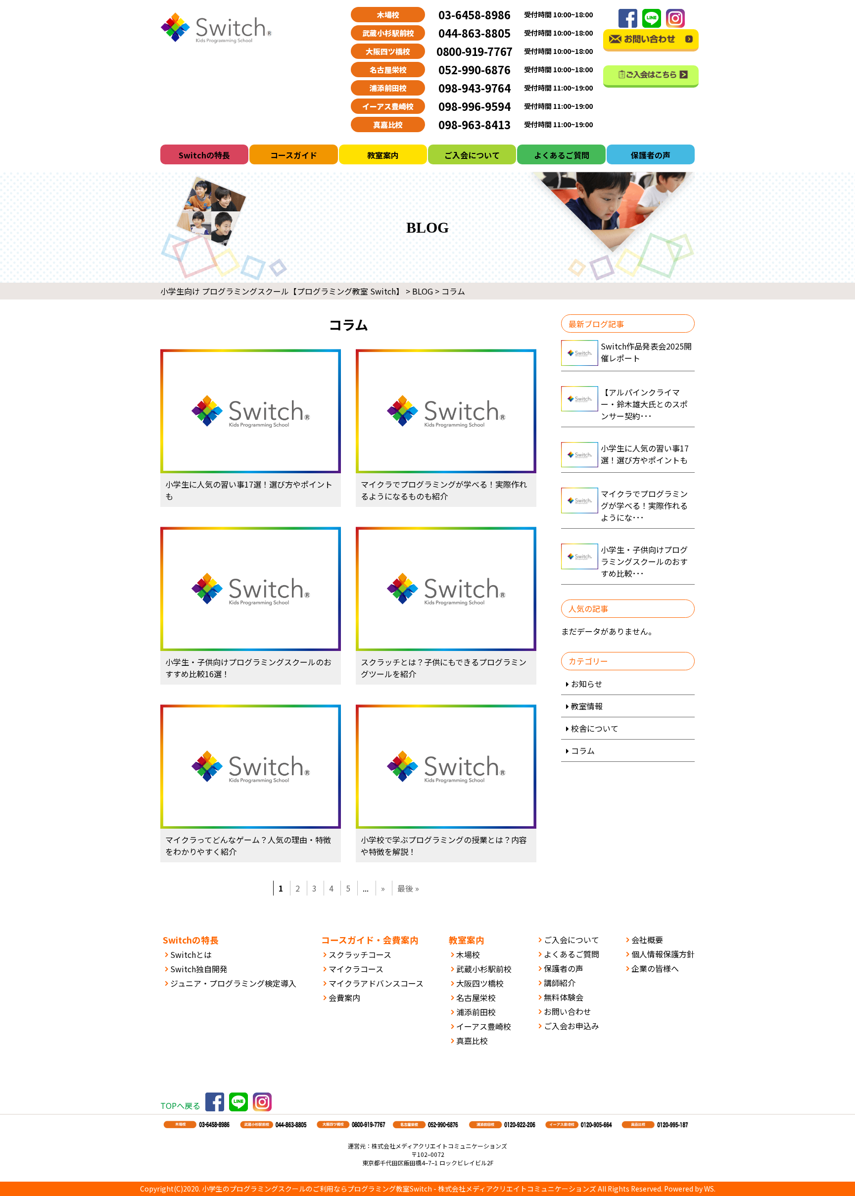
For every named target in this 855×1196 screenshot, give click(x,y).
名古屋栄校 (476, 997)
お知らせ (587, 684)
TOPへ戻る (180, 1105)
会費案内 (344, 997)
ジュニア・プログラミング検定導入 (233, 983)
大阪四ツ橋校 (480, 983)
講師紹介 (559, 983)
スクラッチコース (360, 954)
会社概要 (647, 940)
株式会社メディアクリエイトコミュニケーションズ (517, 1189)
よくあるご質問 (561, 155)
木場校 (468, 954)
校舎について (594, 728)
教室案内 (383, 155)
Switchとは (191, 954)
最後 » (408, 888)
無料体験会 (563, 997)
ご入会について (472, 155)
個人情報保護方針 (663, 954)
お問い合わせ (567, 1011)
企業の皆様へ (655, 968)
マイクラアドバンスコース (376, 983)
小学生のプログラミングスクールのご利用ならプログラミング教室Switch (317, 1189)
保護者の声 (650, 155)
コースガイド (293, 155)
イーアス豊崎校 (483, 1026)
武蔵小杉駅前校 (484, 969)
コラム (583, 750)
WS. (709, 1189)
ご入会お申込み (571, 1026)
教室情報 (587, 706)
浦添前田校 (476, 1012)
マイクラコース (356, 969)
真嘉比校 (472, 1040)
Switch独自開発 (199, 969)
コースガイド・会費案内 (370, 940)
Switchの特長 (204, 155)
